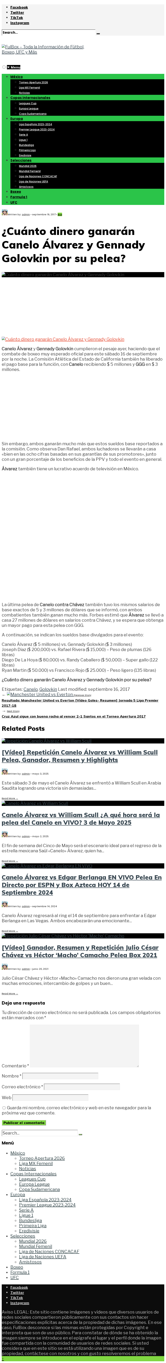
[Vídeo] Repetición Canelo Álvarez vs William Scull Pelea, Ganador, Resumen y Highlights (80, 756)
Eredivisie (25, 155)
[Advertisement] (83, 304)
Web (6, 1097)
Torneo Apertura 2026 (33, 82)
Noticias (24, 93)
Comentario (15, 1065)
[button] (4, 67)
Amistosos (26, 187)
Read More (10, 798)
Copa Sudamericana (32, 114)
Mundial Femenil (30, 171)
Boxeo (15, 191)
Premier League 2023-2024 (37, 129)
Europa (16, 118)
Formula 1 (18, 197)
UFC (13, 202)
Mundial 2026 (28, 166)
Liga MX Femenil (29, 87)
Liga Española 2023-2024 (35, 124)
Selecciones (21, 160)
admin (26, 214)
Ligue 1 (23, 140)
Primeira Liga (27, 150)
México (16, 76)
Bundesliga (26, 145)
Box (60, 214)
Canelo (31, 689)
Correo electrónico (22, 1086)
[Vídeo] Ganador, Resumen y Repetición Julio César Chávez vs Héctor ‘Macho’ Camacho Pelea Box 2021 (80, 951)
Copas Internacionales (30, 97)
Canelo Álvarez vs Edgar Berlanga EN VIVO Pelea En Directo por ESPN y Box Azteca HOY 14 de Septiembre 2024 (82, 884)
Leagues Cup (28, 103)
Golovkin (48, 689)
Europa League (28, 108)
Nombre (11, 1076)
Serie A (23, 134)
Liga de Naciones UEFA (33, 181)
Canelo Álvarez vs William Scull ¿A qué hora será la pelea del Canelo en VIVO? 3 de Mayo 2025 (81, 818)
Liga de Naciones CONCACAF (38, 176)
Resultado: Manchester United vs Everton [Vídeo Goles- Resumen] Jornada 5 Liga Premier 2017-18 (80, 700)
